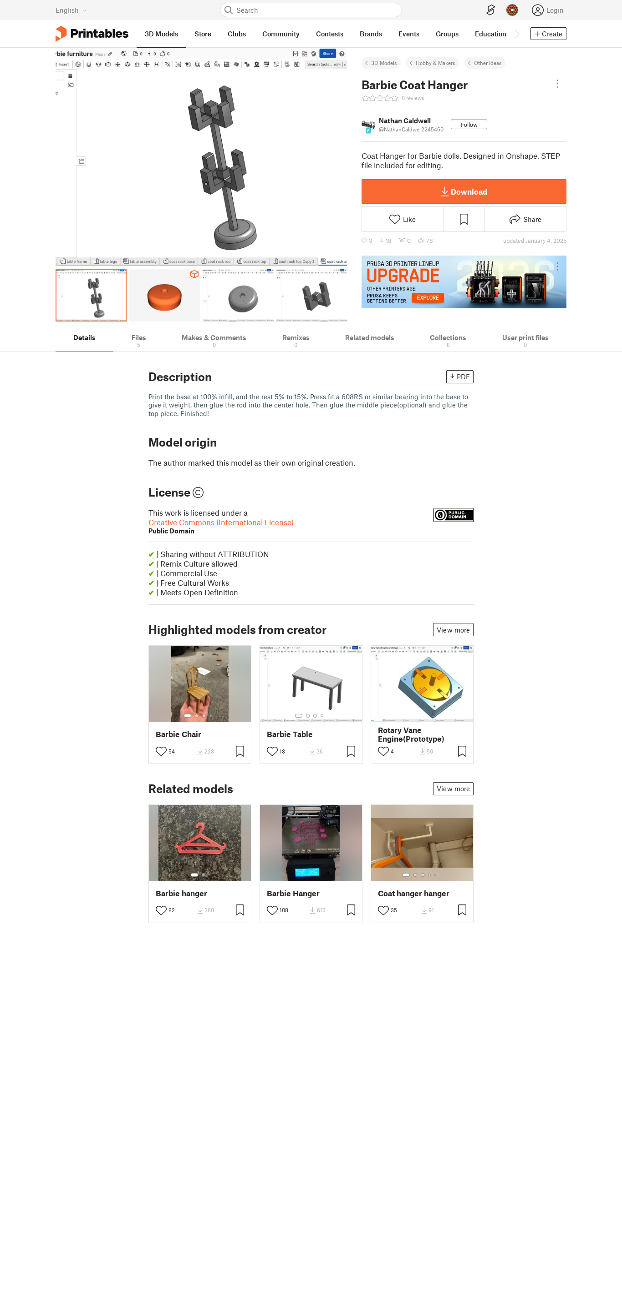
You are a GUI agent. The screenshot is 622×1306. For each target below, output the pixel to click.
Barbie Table (290, 734)
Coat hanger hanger (413, 893)
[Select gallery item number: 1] (187, 716)
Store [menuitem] (202, 34)
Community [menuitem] (281, 34)
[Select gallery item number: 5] (436, 875)
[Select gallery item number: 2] (197, 716)
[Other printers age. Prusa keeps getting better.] (464, 282)
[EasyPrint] (491, 10)
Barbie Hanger (293, 893)
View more (453, 630)
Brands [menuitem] (371, 34)
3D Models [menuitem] (161, 34)
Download (469, 191)
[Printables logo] (92, 34)
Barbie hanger (181, 893)
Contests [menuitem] (329, 34)
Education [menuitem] (490, 34)
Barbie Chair (178, 734)
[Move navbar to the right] (517, 33)
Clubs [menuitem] (237, 34)
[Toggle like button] (161, 751)
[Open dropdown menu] (557, 83)
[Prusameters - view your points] (512, 10)
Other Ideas (488, 63)
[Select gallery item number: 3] (204, 716)
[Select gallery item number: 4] (211, 716)
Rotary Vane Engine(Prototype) (411, 734)
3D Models (384, 63)
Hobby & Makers (435, 63)
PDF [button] (463, 376)
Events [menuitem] (408, 34)
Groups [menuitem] (447, 34)
